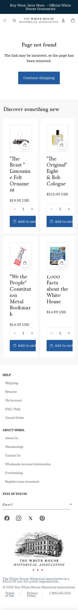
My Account (13, 400)
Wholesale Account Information (28, 464)
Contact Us (13, 455)
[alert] (35, 504)
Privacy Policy (32, 594)
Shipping (11, 383)
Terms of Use (9, 594)
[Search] (14, 20)
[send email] (69, 504)
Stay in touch (15, 493)
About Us (11, 438)
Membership (14, 447)
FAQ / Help (13, 409)
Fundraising (14, 473)
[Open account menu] (63, 20)
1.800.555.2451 (60, 593)
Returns (11, 392)
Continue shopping (39, 78)
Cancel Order (14, 418)
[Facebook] (7, 518)
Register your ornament (22, 481)
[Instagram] (18, 518)
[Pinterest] (42, 518)
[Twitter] (30, 518)
